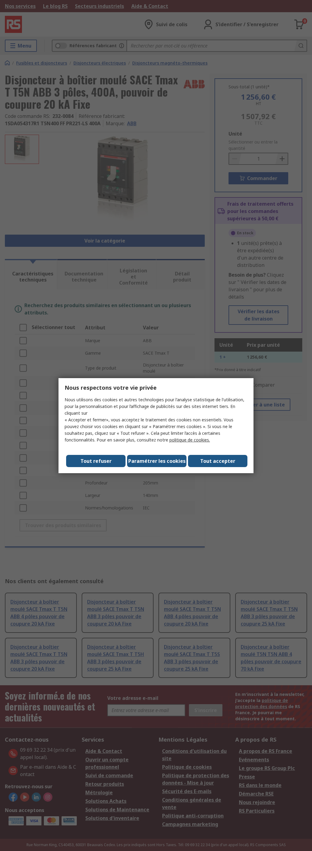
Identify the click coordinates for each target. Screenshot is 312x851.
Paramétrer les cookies (157, 461)
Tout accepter (217, 461)
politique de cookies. (189, 440)
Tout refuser (96, 461)
